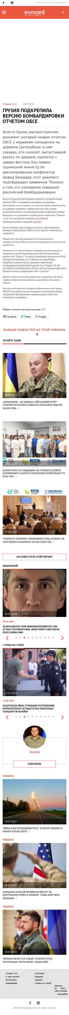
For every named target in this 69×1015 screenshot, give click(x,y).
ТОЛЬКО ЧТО (12, 973)
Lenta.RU (37, 221)
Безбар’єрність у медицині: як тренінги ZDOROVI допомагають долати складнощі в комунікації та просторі (34, 473)
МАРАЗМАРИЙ (11, 983)
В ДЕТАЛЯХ (39, 973)
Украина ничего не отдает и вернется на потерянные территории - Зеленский (27, 960)
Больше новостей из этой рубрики (34, 330)
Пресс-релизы (64, 989)
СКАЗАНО (39, 980)
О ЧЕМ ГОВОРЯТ (13, 977)
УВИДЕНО (39, 977)
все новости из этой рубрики (34, 556)
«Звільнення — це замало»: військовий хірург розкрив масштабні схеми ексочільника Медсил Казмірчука (32, 405)
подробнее (34, 763)
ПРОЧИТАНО (11, 980)
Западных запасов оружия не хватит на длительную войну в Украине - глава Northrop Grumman (31, 895)
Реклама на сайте (58, 988)
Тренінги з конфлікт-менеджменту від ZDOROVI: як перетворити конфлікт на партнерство (33, 540)
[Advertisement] (34, 63)
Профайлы (63, 994)
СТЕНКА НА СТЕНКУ (43, 983)
